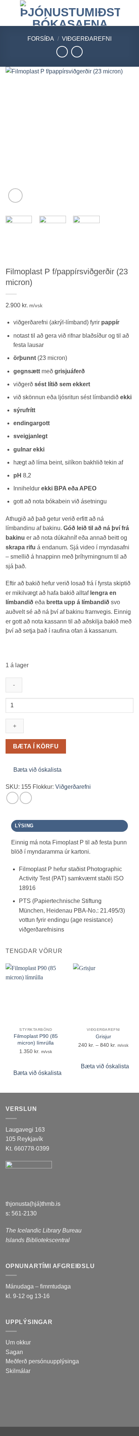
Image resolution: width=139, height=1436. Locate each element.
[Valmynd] (10, 13)
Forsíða (40, 39)
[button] (15, 195)
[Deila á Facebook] (12, 798)
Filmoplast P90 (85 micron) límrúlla (36, 1039)
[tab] (69, 826)
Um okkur (18, 1342)
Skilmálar (18, 1371)
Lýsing (24, 825)
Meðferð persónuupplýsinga (42, 1361)
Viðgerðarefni (87, 39)
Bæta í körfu (36, 746)
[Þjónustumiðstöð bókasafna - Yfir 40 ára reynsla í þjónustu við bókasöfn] (70, 13)
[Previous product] (77, 51)
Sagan (14, 1352)
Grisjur (103, 1036)
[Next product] (62, 51)
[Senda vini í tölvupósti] (26, 798)
